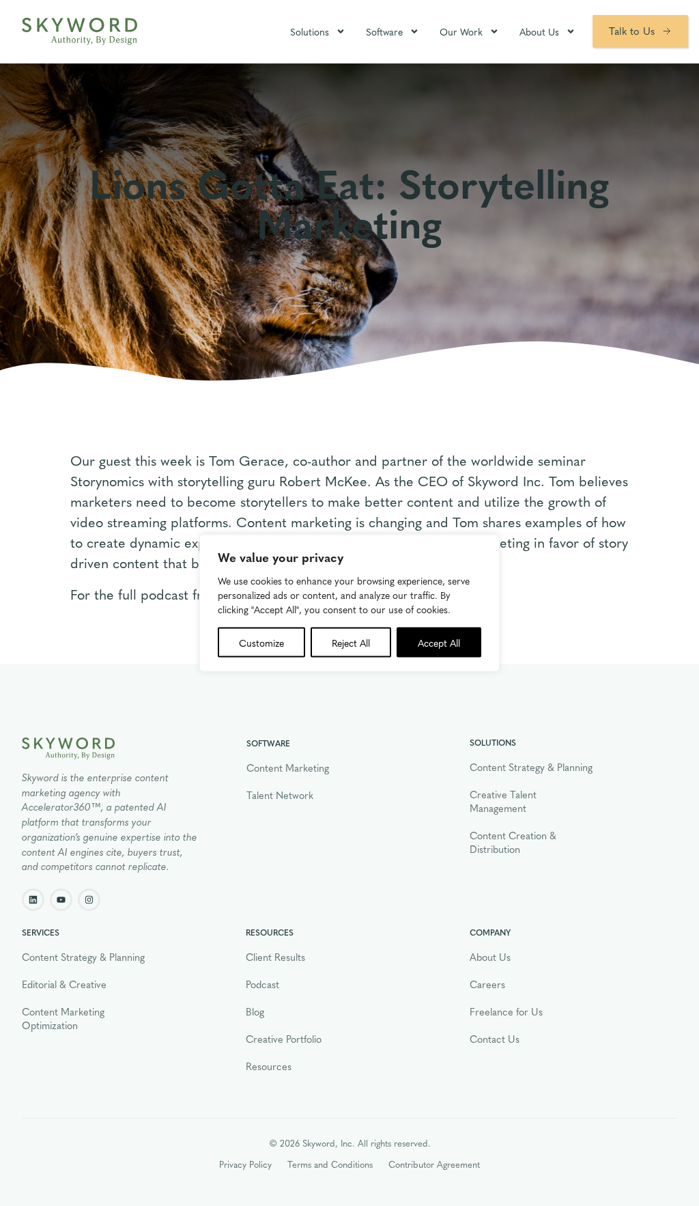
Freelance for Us (506, 1011)
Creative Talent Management (503, 801)
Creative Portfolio (284, 1038)
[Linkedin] (33, 899)
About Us (539, 31)
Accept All (439, 642)
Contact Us (494, 1038)
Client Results (275, 956)
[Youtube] (61, 899)
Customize (261, 642)
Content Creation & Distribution (513, 842)
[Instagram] (89, 899)
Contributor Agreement (434, 1164)
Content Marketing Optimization (63, 1018)
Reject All (351, 642)
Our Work (461, 31)
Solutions (309, 31)
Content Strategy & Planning (531, 766)
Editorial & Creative (64, 984)
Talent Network (279, 794)
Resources (268, 1066)
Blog (255, 1011)
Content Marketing (287, 767)
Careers (487, 984)
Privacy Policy (245, 1164)
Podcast (262, 984)
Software (384, 31)
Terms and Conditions (330, 1164)
